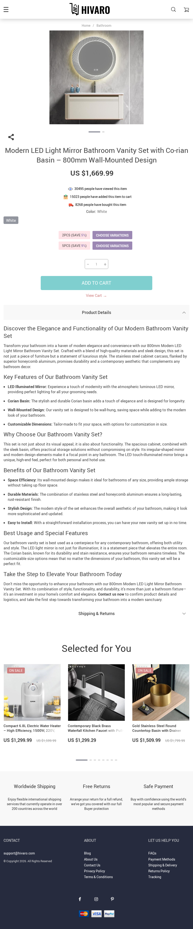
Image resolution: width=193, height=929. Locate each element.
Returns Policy (159, 871)
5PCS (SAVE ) (74, 245)
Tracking (154, 877)
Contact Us (92, 865)
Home (86, 25)
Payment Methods (161, 859)
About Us (90, 859)
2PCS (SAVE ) (74, 235)
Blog (87, 853)
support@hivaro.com (19, 853)
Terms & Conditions (98, 877)
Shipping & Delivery (162, 865)
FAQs (152, 853)
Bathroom (103, 25)
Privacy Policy (94, 871)
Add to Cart (96, 283)
